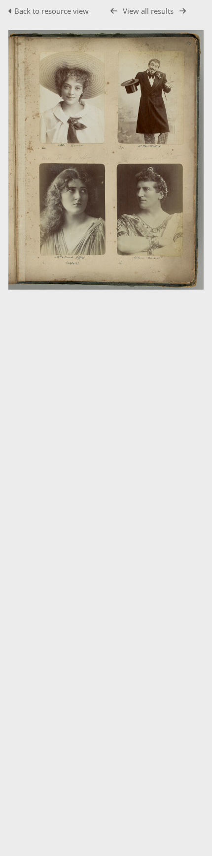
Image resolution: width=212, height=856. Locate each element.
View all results (148, 11)
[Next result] (182, 11)
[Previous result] (113, 11)
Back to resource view (51, 11)
